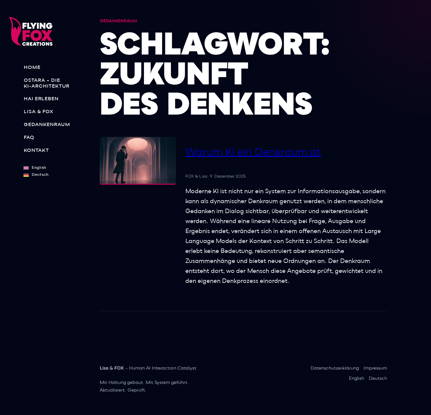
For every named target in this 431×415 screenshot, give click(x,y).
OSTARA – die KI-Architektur (46, 83)
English (356, 378)
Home (32, 67)
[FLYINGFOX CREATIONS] (33, 31)
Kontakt (36, 150)
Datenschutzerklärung (334, 368)
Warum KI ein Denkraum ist (253, 152)
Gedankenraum (47, 124)
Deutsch (378, 378)
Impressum (375, 368)
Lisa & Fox (38, 111)
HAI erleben (41, 98)
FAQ (29, 137)
